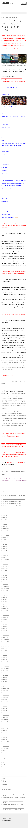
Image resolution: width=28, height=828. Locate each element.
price (17, 472)
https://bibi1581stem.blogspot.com (15, 462)
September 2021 (6, 646)
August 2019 (5, 701)
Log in (2, 780)
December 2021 (6, 639)
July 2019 (5, 704)
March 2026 (5, 526)
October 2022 (5, 617)
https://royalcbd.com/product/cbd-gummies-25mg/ (13, 808)
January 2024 (5, 584)
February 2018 (6, 741)
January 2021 (5, 664)
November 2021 (6, 641)
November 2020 (6, 668)
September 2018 (6, 726)
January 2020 (5, 690)
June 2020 (5, 679)
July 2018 (5, 730)
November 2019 (6, 695)
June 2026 (5, 519)
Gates (4, 764)
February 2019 (6, 715)
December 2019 (6, 692)
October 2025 (5, 537)
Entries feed (3, 781)
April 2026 (5, 524)
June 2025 (5, 546)
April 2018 (5, 737)
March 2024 (5, 579)
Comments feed (4, 783)
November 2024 (6, 561)
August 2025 (5, 541)
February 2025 (6, 555)
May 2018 (5, 735)
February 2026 (6, 528)
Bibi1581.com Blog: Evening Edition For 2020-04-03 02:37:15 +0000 (7, 480)
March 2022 (5, 632)
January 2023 (5, 610)
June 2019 (5, 706)
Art (3, 762)
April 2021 (5, 657)
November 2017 (6, 748)
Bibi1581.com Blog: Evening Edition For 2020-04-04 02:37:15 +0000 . (20, 480)
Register (3, 778)
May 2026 (5, 521)
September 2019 (6, 699)
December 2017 (6, 746)
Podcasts (5, 766)
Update (2, 474)
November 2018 (6, 721)
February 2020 (6, 688)
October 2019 (5, 697)
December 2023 (6, 586)
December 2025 (6, 533)
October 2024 (5, 564)
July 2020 (5, 677)
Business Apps (6, 797)
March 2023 (5, 606)
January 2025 (5, 557)
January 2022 (5, 637)
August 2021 (5, 648)
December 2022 (6, 613)
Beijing (14, 471)
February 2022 (6, 635)
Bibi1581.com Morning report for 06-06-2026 (12, 505)
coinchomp (5, 801)
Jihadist (11, 472)
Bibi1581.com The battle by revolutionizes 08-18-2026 (14, 499)
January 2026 (5, 530)
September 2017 (6, 752)
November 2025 (6, 535)
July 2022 (5, 624)
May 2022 (5, 628)
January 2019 (5, 717)
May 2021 (5, 655)
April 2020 (5, 684)
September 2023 (6, 593)
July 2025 (5, 544)
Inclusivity (7, 472)
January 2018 (5, 743)
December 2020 (6, 666)
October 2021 (5, 644)
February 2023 (6, 608)
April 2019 (5, 710)
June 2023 (5, 599)
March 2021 (5, 659)
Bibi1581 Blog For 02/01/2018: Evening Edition (12, 809)
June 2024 (5, 573)
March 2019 (5, 712)
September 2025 (6, 539)
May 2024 (5, 575)
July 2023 (5, 597)
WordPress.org (4, 784)
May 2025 (5, 548)
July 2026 (5, 517)
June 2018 (5, 732)
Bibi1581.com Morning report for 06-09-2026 (12, 503)
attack (11, 471)
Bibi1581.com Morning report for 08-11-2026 (12, 501)
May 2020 (5, 681)
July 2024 (5, 570)
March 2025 (5, 553)
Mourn (14, 472)
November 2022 (6, 615)
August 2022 (5, 621)
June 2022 (5, 626)
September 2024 (6, 566)
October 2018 (5, 723)
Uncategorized (9, 470)
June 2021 (5, 652)
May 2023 (5, 601)
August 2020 (5, 675)
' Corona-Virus (7, 471)
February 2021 (6, 661)
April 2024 (5, 577)
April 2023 (5, 604)
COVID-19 (18, 471)
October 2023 (5, 590)
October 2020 (5, 670)
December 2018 (6, 719)
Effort (24, 471)
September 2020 (6, 672)
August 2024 (5, 568)
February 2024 (6, 581)
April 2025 (5, 550)
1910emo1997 (14, 17)
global (2, 472)
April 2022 (5, 630)
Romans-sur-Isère (22, 472)
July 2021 (5, 650)
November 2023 (6, 588)
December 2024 (6, 559)
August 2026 (5, 515)
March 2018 (5, 739)
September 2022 (6, 619)
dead (22, 471)
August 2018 (5, 728)
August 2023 (5, 595)
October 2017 (5, 750)
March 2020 (5, 686)
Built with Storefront (6, 820)
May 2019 (5, 708)
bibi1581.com (7, 3)
